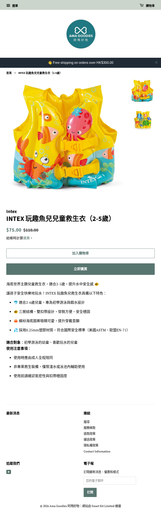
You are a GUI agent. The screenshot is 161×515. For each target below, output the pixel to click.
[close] (156, 62)
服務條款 (89, 428)
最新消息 (13, 413)
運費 (26, 238)
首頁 (9, 73)
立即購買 (80, 269)
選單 (14, 6)
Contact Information (97, 451)
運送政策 (89, 439)
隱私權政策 (91, 445)
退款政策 (89, 434)
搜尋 (87, 422)
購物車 (150, 6)
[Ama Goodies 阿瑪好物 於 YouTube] (8, 473)
